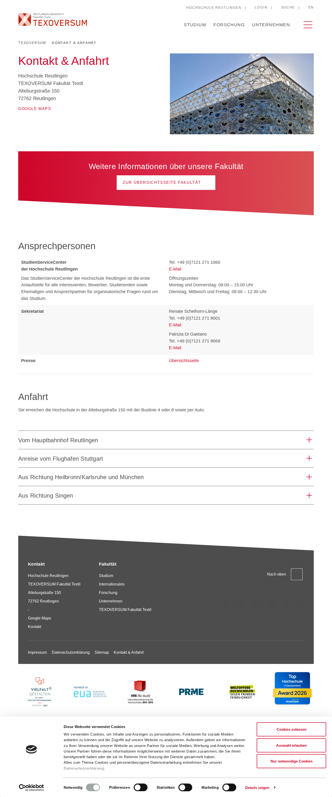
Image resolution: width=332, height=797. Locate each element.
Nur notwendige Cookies (292, 761)
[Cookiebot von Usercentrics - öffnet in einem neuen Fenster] (31, 787)
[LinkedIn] (256, 604)
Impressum (37, 652)
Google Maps (39, 618)
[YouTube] (285, 604)
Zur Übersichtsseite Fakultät (162, 182)
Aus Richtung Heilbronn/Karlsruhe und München (81, 477)
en (311, 7)
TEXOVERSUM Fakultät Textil (125, 610)
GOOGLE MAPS (34, 109)
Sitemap (102, 652)
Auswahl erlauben (291, 745)
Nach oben (276, 574)
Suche (288, 7)
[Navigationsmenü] (308, 24)
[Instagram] (226, 604)
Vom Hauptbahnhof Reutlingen (58, 440)
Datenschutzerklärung (84, 768)
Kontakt (34, 627)
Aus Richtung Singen (45, 495)
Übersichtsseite (184, 360)
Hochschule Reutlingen (213, 7)
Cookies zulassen (291, 729)
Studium (195, 24)
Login (261, 7)
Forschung (229, 24)
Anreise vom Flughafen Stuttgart (60, 458)
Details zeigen (257, 787)
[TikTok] (241, 604)
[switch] (141, 787)
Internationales (111, 584)
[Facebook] (300, 604)
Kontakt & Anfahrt (129, 652)
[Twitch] (270, 604)
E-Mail (175, 269)
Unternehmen (271, 24)
